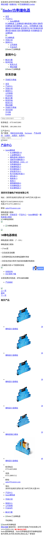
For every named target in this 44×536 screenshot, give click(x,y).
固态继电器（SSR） (21, 26)
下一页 (3, 295)
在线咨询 (9, 271)
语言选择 (9, 110)
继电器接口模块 (30, 23)
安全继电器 (15, 188)
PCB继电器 (9, 23)
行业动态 (13, 47)
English (32, 4)
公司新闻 (13, 45)
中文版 (8, 112)
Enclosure (28, 133)
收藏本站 (13, 4)
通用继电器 (25, 31)
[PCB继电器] (6, 35)
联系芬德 (9, 62)
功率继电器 (33, 26)
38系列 (14, 135)
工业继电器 (19, 23)
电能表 (14, 31)
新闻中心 (9, 42)
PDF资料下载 (10, 274)
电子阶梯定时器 (36, 28)
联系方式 (13, 64)
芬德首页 (13, 215)
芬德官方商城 (10, 80)
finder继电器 (10, 150)
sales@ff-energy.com (12, 208)
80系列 (21, 135)
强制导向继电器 (17, 160)
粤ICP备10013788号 (20, 529)
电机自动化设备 (16, 133)
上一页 (3, 291)
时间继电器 (15, 28)
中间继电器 (35, 31)
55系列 (7, 135)
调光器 (8, 31)
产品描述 (9, 282)
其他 (19, 31)
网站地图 (4, 4)
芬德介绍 (9, 40)
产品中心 (9, 19)
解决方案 (9, 60)
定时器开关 (25, 28)
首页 (7, 16)
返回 (3, 293)
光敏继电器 (15, 167)
